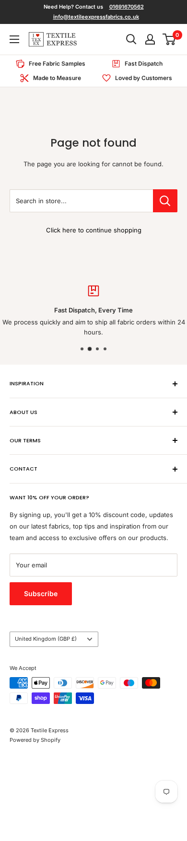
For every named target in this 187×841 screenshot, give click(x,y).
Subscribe (41, 593)
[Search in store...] (165, 200)
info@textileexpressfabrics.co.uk (96, 16)
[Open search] (131, 39)
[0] (169, 39)
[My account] (150, 39)
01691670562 (126, 6)
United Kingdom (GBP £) (46, 638)
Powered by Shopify (35, 740)
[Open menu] (14, 39)
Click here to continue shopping (93, 230)
